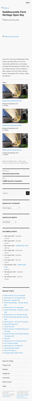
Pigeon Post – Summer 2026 (12, 300)
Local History (17, 163)
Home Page (10, 163)
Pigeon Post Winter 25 (10, 350)
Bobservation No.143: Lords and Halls (14, 295)
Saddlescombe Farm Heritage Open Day (12, 101)
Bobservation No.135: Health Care (13, 345)
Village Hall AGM (9, 326)
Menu (28, 2)
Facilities (5, 369)
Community (5, 378)
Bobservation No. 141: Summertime (14, 307)
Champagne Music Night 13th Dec (13, 353)
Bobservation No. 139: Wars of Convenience (16, 322)
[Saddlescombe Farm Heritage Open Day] (15, 91)
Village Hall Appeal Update (11, 348)
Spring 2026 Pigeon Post (11, 324)
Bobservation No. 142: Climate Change (15, 298)
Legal (4, 386)
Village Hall (6, 373)
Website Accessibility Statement (22, 397)
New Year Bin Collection (11, 343)
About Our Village (7, 361)
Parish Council (6, 382)
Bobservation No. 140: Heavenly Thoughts (15, 314)
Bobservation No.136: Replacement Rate (15, 341)
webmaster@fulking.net (6, 396)
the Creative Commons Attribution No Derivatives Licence (23, 395)
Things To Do (6, 365)
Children (20, 161)
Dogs (24, 161)
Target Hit (7, 338)
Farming (4, 163)
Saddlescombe (24, 163)
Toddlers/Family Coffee (22, 245)
